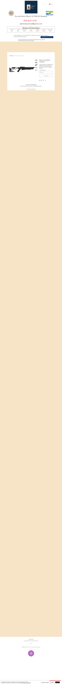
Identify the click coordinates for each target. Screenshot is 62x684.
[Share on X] (45, 80)
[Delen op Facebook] (39, 80)
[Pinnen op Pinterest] (41, 80)
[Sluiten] (60, 682)
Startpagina (11, 55)
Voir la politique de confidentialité (26, 682)
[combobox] (46, 72)
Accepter (57, 682)
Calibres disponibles (42, 70)
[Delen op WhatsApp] (43, 80)
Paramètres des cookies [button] (45, 682)
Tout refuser (52, 682)
